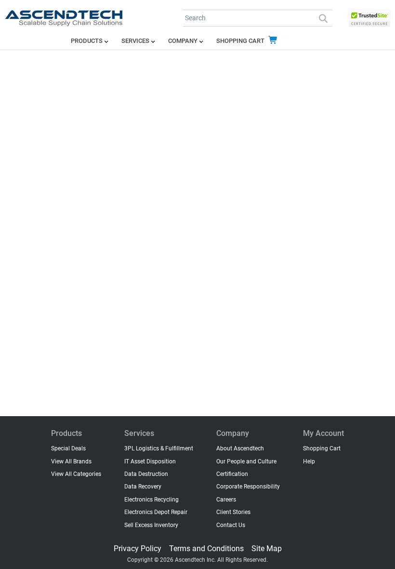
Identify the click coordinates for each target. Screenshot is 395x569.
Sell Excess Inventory (151, 525)
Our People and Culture (246, 461)
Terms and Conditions (206, 548)
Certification (232, 474)
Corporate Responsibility (248, 486)
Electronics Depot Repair (155, 512)
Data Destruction (146, 474)
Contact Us (230, 525)
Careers (226, 499)
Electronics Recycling (151, 499)
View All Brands (71, 461)
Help (309, 461)
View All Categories (76, 474)
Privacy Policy (137, 548)
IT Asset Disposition (150, 461)
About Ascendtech (240, 448)
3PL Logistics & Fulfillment (158, 448)
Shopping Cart (241, 40)
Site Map (266, 548)
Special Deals (68, 448)
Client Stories (233, 512)
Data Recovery (142, 486)
